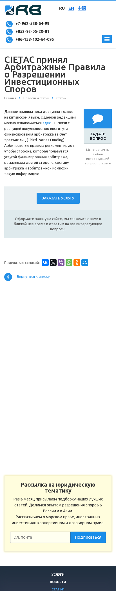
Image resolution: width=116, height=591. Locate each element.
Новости (58, 582)
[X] (53, 262)
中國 (82, 8)
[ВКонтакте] (45, 262)
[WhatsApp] (69, 262)
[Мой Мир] (84, 262)
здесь (48, 123)
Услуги (58, 574)
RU (62, 8)
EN (71, 8)
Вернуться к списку (33, 277)
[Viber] (61, 262)
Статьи (58, 589)
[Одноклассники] (76, 262)
